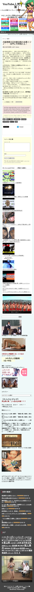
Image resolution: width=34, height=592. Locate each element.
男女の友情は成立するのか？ (10, 498)
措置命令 (10, 545)
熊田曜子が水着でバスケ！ (9, 495)
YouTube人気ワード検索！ (17, 6)
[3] (19, 101)
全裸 (16, 121)
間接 (25, 550)
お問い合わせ (23, 34)
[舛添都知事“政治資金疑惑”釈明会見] (8, 198)
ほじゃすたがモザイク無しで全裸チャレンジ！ (16, 288)
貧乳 (17, 550)
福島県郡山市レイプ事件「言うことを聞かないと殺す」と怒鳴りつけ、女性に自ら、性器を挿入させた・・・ (16, 425)
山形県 (19, 543)
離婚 (30, 550)
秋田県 (22, 548)
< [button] (4, 303)
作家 (19, 540)
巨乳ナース (5, 508)
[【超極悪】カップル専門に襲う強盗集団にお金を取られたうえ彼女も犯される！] (8, 228)
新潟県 (14, 546)
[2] (17, 101)
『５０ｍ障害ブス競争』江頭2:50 (11, 518)
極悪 (4, 119)
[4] (20, 101)
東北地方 (21, 546)
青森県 (4, 553)
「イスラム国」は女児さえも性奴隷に (13, 255)
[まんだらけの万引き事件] (8, 257)
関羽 (28, 550)
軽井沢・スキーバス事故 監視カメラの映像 (15, 196)
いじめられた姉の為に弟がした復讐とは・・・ (15, 420)
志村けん (5, 546)
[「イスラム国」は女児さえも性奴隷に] (8, 243)
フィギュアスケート (19, 539)
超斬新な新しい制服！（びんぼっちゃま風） (14, 525)
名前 (5, 153)
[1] (16, 101)
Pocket (21, 126)
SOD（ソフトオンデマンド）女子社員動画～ (14, 513)
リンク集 (31, 34)
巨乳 (30, 543)
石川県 (13, 548)
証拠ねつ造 (13, 550)
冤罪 (21, 540)
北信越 (23, 540)
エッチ (21, 537)
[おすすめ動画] (5, 19)
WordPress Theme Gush (17, 589)
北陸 (26, 540)
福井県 (18, 548)
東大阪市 (23, 119)
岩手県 (24, 543)
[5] (21, 101)
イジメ (12, 121)
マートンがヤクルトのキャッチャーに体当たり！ (16, 291)
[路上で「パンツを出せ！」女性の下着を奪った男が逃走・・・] (8, 212)
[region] (17, 304)
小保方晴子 (13, 543)
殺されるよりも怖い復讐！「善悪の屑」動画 (14, 413)
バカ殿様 (10, 538)
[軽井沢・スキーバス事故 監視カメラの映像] (8, 184)
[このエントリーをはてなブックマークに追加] (18, 126)
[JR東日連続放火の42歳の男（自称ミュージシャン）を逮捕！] (8, 271)
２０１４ (10, 553)
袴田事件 (9, 550)
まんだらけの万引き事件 (10, 269)
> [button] (29, 303)
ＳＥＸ (17, 553)
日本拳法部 (6, 121)
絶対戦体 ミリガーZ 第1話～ (10, 511)
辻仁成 (20, 550)
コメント (7, 142)
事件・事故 (9, 119)
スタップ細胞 (5, 538)
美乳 (3, 550)
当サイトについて (13, 34)
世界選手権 (10, 540)
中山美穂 (15, 540)
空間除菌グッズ (28, 548)
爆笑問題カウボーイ (7, 522)
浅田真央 (7, 548)
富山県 (7, 542)
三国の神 (5, 540)
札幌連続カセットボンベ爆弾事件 (12, 182)
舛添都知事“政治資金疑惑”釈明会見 (12, 210)
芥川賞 (6, 550)
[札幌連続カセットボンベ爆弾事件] (8, 171)
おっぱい (11, 537)
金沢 (23, 550)
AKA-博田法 (4, 537)
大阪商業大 (17, 119)
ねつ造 (16, 537)
